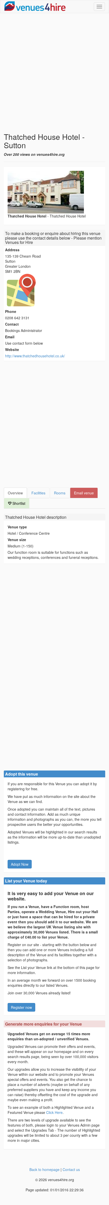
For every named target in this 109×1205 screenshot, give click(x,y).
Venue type (17, 526)
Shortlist (18, 503)
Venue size (17, 539)
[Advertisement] (54, 72)
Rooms (59, 492)
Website (12, 349)
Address (12, 249)
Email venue (84, 492)
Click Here (54, 1112)
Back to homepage (44, 1169)
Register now (21, 1007)
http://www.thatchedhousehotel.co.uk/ (35, 355)
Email (9, 336)
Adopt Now (19, 864)
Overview (15, 492)
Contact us (71, 1169)
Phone (10, 311)
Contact (12, 324)
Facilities (38, 492)
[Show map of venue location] (54, 290)
